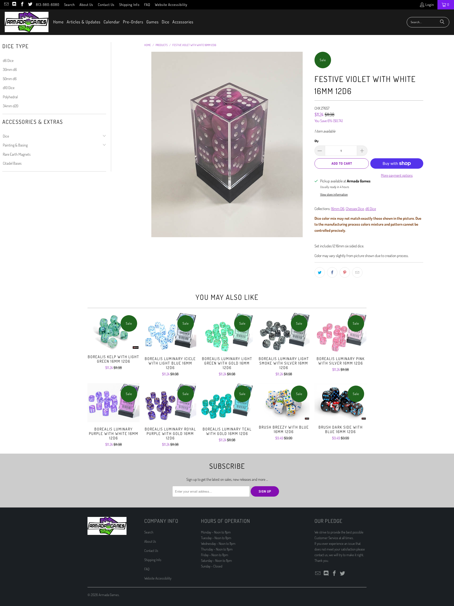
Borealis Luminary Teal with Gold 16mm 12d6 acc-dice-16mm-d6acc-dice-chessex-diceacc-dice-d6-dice (227, 402)
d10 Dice (8, 87)
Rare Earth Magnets (17, 154)
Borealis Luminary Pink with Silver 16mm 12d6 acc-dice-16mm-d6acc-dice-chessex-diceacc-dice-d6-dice (340, 332)
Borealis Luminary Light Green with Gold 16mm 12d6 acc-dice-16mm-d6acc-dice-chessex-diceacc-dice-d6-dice (227, 332)
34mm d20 (10, 105)
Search (69, 4)
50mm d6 (10, 78)
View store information (334, 194)
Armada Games (109, 595)
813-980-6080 (47, 4)
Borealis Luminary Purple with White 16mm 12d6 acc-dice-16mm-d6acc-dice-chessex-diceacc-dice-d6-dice (113, 402)
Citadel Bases (12, 163)
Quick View (113, 342)
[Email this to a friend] (357, 272)
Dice (6, 136)
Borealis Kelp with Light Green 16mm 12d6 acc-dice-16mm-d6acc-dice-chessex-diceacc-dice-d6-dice (113, 331)
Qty (316, 141)
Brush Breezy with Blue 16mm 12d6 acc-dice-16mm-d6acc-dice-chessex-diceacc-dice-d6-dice (284, 401)
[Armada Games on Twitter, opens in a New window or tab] (29, 4)
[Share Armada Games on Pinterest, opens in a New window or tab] (345, 272)
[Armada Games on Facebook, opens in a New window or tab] (21, 4)
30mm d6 (10, 69)
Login (429, 4)
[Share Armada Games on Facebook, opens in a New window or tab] (332, 272)
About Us (86, 4)
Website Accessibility (171, 4)
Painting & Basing (15, 145)
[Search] (442, 22)
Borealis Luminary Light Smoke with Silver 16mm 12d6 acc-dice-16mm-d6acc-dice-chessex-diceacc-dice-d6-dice (284, 332)
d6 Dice (8, 60)
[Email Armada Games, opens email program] (6, 4)
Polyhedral (10, 97)
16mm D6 (337, 208)
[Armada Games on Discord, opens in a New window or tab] (14, 4)
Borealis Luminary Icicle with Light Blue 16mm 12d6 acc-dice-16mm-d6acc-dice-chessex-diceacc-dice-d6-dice (170, 332)
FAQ (147, 4)
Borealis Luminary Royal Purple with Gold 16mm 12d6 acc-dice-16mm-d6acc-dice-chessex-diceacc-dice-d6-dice (170, 402)
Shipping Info (129, 4)
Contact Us (106, 4)
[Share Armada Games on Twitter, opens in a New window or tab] (319, 272)
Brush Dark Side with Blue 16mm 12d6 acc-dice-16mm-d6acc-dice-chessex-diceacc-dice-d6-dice (340, 401)
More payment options (397, 175)
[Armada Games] (26, 22)
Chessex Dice (355, 208)
